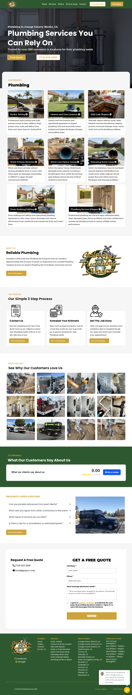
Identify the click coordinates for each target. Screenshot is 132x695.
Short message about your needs (81, 586)
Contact (82, 4)
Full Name (71, 566)
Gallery (61, 4)
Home (44, 4)
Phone (70, 576)
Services (52, 4)
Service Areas (72, 4)
